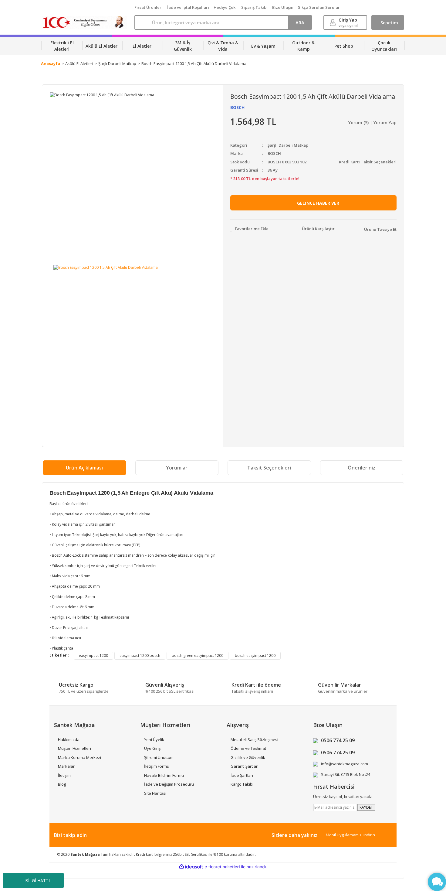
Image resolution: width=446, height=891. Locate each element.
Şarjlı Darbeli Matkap (288, 145)
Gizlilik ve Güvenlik (248, 757)
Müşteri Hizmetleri (74, 748)
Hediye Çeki (225, 7)
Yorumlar (177, 467)
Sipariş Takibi (254, 7)
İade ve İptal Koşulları (188, 7)
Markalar (66, 766)
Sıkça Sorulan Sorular (319, 7)
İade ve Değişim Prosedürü (169, 784)
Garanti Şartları (244, 766)
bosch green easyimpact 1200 (197, 655)
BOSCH (237, 107)
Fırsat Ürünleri (148, 7)
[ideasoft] (191, 867)
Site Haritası (155, 793)
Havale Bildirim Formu (164, 775)
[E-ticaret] (222, 867)
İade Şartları (242, 775)
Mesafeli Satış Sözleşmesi (254, 739)
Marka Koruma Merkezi (79, 757)
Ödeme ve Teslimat (248, 748)
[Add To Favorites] (249, 229)
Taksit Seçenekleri (269, 467)
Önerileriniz (361, 467)
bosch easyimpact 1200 (255, 655)
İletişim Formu (156, 766)
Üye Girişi (152, 748)
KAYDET (366, 807)
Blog (62, 784)
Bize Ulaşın (282, 7)
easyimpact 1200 (93, 655)
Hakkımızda (68, 739)
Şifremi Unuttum (159, 757)
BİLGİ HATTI (37, 880)
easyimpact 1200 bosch (140, 655)
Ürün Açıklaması (84, 467)
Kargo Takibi (242, 784)
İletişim (64, 775)
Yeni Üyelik (154, 739)
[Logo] (84, 22)
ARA (300, 22)
